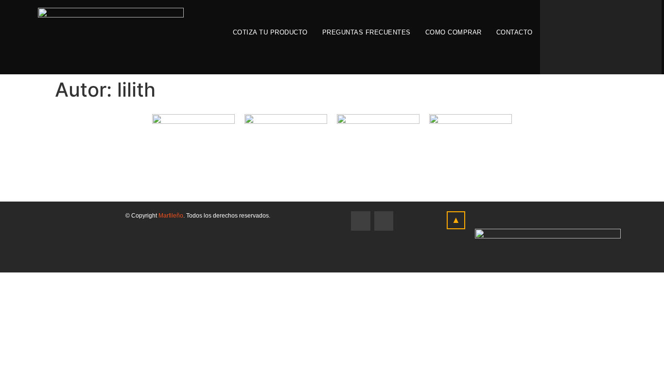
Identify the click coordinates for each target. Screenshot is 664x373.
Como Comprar (453, 32)
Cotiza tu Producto (270, 32)
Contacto (514, 32)
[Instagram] (384, 221)
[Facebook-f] (360, 221)
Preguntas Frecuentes (366, 32)
